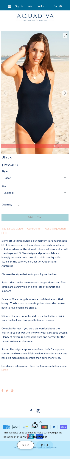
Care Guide (34, 228)
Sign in (19, 6)
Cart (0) (58, 6)
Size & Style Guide (12, 228)
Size (4, 186)
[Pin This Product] (12, 390)
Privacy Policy (39, 436)
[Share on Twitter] (7, 390)
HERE (4, 370)
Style (4, 171)
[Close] (54, 421)
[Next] (64, 93)
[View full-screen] (65, 35)
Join (29, 6)
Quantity (6, 204)
